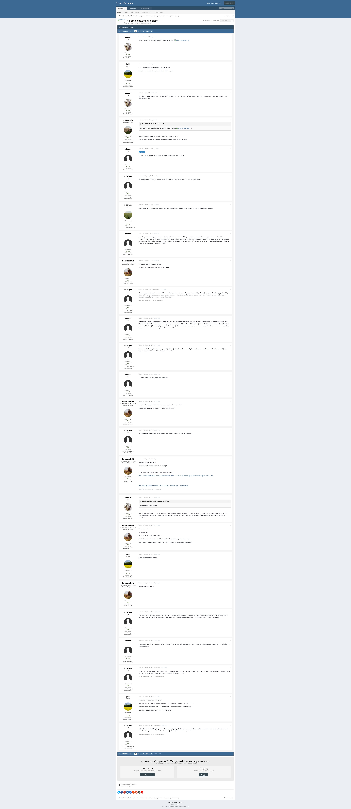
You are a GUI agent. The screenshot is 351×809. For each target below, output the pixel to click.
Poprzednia (125, 31)
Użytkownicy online (147, 12)
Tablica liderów (159, 12)
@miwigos (141, 152)
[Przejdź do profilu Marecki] (128, 47)
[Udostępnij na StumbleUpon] (136, 792)
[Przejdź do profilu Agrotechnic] (121, 20)
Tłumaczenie (172, 802)
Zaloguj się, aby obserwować (211, 20)
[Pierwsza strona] (119, 31)
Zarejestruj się (229, 3)
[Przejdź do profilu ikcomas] (128, 215)
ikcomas (128, 204)
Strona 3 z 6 (157, 31)
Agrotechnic (138, 23)
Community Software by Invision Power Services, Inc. (175, 806)
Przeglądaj (121, 8)
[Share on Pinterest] (142, 792)
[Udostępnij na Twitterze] (118, 792)
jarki (128, 64)
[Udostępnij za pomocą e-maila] (139, 792)
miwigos (128, 176)
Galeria (126, 12)
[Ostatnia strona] (151, 31)
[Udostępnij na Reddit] (133, 792)
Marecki (128, 37)
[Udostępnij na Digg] (127, 792)
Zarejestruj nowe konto (147, 775)
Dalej (147, 31)
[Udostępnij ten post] (230, 37)
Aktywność (133, 8)
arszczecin (128, 120)
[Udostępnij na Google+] (124, 792)
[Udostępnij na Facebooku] (121, 792)
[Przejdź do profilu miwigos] (128, 186)
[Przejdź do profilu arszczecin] (128, 130)
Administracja (135, 12)
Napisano (144, 37)
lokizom (128, 148)
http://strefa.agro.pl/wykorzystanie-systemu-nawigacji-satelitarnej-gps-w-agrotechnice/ (163, 486)
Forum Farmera (124, 3)
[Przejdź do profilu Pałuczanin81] (128, 272)
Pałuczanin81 (128, 260)
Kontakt (181, 802)
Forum (119, 12)
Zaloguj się (203, 775)
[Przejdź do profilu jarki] (128, 74)
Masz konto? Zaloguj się (214, 3)
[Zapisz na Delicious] (130, 792)
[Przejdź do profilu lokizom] (128, 159)
